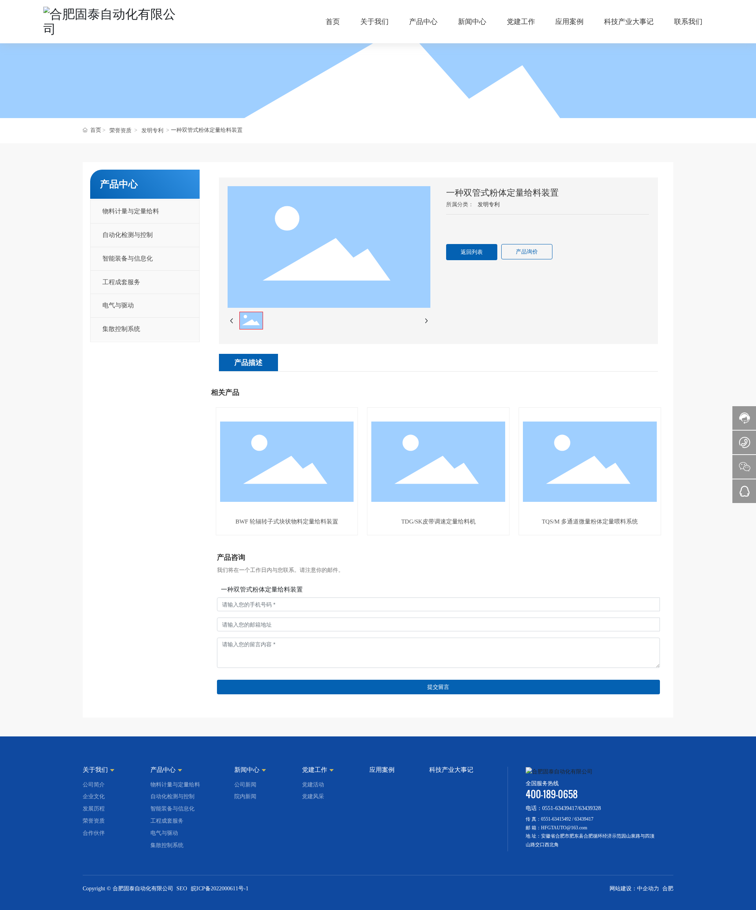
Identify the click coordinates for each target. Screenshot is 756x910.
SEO (181, 889)
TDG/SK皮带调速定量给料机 (438, 521)
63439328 (590, 808)
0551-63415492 (556, 819)
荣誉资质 (120, 130)
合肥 (667, 889)
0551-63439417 (559, 808)
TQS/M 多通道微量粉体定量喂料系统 (590, 521)
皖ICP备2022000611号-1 (219, 889)
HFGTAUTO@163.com (564, 827)
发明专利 (152, 130)
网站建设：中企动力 (634, 889)
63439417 (583, 819)
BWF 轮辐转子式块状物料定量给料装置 (286, 521)
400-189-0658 (552, 794)
